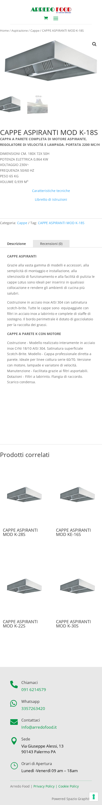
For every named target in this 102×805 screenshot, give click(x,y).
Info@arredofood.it (39, 727)
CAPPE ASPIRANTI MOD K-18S (61, 223)
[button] (94, 44)
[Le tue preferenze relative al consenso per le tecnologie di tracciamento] (93, 796)
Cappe (34, 30)
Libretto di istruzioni (51, 199)
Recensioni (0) (51, 243)
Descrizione (16, 243)
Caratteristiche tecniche (51, 190)
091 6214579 (33, 689)
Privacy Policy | (45, 786)
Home (4, 30)
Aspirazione (19, 30)
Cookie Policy (68, 786)
